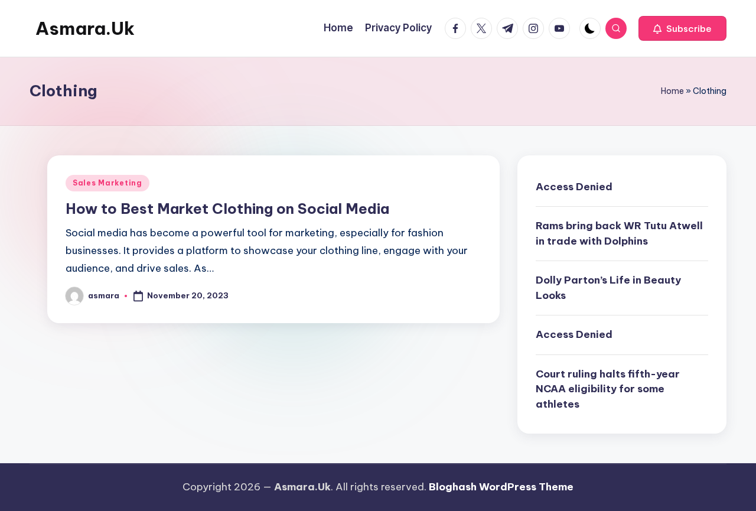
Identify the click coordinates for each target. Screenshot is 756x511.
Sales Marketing (107, 182)
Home (672, 91)
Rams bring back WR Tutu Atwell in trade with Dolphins (619, 233)
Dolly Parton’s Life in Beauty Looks (608, 288)
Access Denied (574, 186)
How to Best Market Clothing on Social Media (227, 208)
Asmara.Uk (85, 28)
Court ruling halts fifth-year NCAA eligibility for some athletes (608, 389)
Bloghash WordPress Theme (501, 486)
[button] (682, 28)
